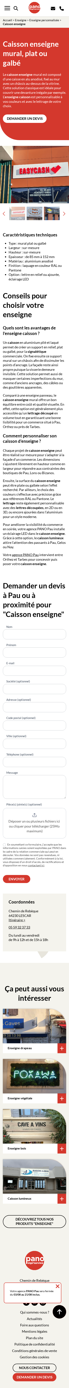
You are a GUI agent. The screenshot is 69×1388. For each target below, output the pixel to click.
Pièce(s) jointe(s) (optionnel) (24, 804)
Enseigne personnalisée (44, 20)
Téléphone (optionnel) (20, 754)
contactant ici (36, 865)
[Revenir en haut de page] (59, 1312)
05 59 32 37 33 (19, 927)
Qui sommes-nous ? (34, 1312)
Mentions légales (34, 1331)
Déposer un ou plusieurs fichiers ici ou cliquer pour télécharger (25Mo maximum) (34, 826)
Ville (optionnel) (16, 736)
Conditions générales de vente (34, 1351)
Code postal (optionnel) (21, 718)
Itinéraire (16, 920)
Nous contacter (34, 1368)
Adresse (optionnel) (18, 699)
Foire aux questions (34, 1325)
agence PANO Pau (25, 555)
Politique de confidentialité (34, 1344)
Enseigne (20, 20)
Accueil (7, 20)
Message (12, 772)
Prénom (11, 645)
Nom (9, 626)
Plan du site (34, 1338)
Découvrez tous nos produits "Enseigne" (35, 1221)
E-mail (10, 663)
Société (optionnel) (18, 681)
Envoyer (17, 879)
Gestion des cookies (34, 1357)
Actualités (34, 1319)
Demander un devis (25, 118)
